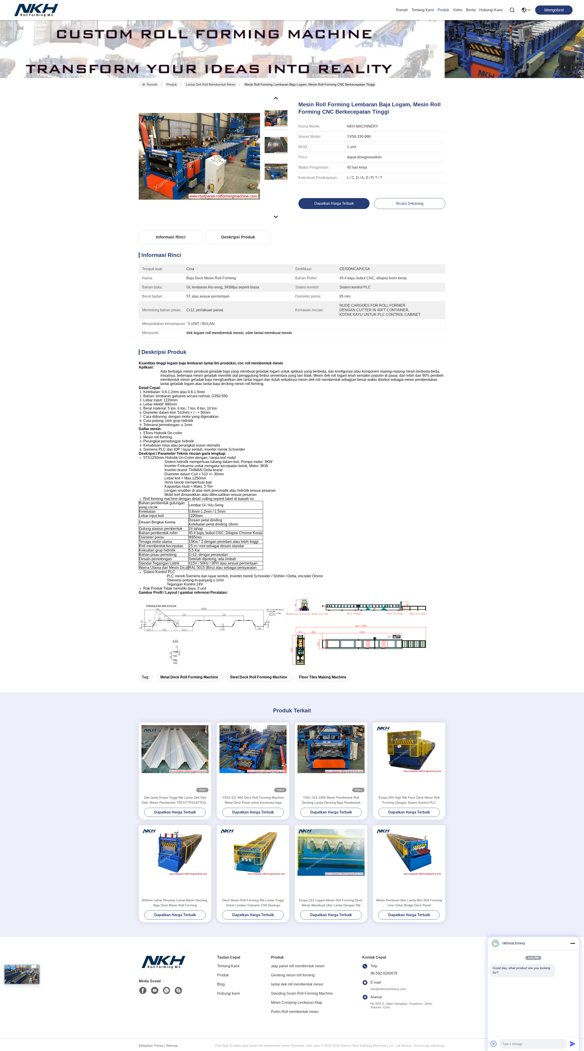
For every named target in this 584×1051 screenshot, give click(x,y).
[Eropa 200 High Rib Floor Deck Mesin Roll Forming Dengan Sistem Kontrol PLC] (409, 758)
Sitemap (172, 1045)
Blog (221, 984)
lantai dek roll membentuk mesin (210, 84)
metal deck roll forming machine (189, 677)
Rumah (402, 10)
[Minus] (572, 943)
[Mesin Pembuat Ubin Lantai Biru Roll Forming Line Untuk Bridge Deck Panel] (409, 861)
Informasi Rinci (170, 237)
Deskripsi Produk (238, 237)
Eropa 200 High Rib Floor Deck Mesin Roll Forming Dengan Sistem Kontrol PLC (409, 800)
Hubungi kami (491, 10)
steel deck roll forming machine (258, 677)
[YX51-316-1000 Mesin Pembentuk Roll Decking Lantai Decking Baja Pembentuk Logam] (331, 758)
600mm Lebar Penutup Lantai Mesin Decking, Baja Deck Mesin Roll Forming (175, 902)
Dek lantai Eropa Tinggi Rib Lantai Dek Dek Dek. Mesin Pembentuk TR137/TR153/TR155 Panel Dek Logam (175, 800)
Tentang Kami (423, 10)
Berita (471, 10)
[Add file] (493, 1044)
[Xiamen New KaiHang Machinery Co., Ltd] (36, 10)
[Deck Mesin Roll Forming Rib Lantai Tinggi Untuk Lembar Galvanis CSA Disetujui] (253, 861)
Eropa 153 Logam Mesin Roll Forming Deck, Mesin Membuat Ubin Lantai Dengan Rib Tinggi (331, 903)
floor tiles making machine (322, 677)
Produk (443, 10)
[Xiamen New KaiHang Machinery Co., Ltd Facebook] (143, 990)
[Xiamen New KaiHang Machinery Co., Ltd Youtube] (155, 990)
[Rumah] (164, 968)
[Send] (572, 1044)
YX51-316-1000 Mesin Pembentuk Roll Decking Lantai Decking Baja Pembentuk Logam (331, 800)
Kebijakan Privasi (151, 1045)
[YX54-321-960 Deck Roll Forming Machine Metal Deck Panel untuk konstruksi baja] (253, 758)
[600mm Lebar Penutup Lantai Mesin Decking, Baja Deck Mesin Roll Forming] (175, 861)
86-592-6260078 (383, 973)
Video (457, 10)
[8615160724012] (166, 990)
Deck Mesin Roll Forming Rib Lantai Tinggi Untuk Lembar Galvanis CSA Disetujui (253, 902)
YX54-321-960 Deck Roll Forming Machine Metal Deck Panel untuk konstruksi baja (253, 800)
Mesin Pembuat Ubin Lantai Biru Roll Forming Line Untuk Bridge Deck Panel (409, 902)
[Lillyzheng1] (178, 990)
